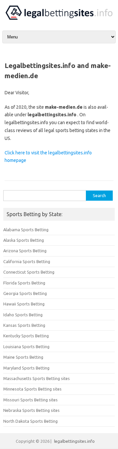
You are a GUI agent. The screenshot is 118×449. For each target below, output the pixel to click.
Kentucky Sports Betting (26, 335)
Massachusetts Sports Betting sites (36, 378)
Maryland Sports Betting (26, 368)
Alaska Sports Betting (23, 240)
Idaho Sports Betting (23, 314)
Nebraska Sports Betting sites (31, 410)
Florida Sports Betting (24, 283)
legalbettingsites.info (74, 441)
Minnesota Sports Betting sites (32, 389)
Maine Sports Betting (23, 357)
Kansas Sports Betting (24, 325)
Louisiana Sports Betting (26, 346)
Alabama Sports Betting (26, 229)
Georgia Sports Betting (25, 293)
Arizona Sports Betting (25, 250)
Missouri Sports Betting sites (30, 399)
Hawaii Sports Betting (24, 304)
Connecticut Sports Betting (28, 272)
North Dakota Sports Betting (30, 421)
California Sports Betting (26, 261)
